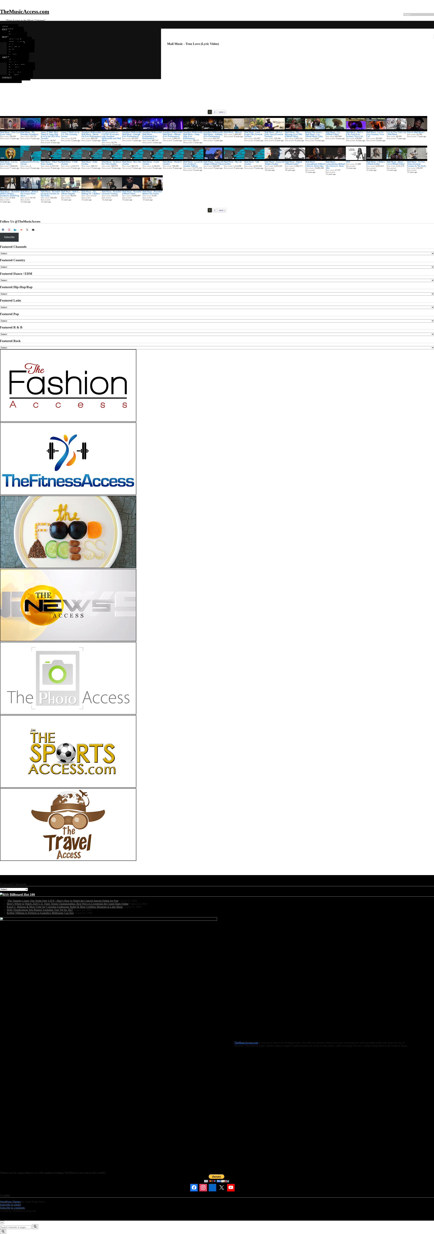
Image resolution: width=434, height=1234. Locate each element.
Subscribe (9, 237)
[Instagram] (9, 230)
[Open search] (3, 1231)
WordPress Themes (10, 1201)
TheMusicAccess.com (24, 11)
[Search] (35, 1226)
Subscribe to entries (10, 1204)
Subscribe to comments (12, 1207)
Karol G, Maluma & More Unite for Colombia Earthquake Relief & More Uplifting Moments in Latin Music (65, 906)
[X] (27, 230)
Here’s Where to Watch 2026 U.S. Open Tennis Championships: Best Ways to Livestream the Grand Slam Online (68, 903)
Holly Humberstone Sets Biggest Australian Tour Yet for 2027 (40, 909)
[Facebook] (3, 230)
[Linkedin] (212, 1187)
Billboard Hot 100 (22, 894)
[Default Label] (15, 230)
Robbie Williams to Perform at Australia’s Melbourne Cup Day (40, 912)
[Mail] (240, 1187)
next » (222, 112)
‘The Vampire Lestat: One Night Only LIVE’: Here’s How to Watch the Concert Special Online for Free (63, 900)
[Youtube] (230, 1187)
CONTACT (7, 78)
